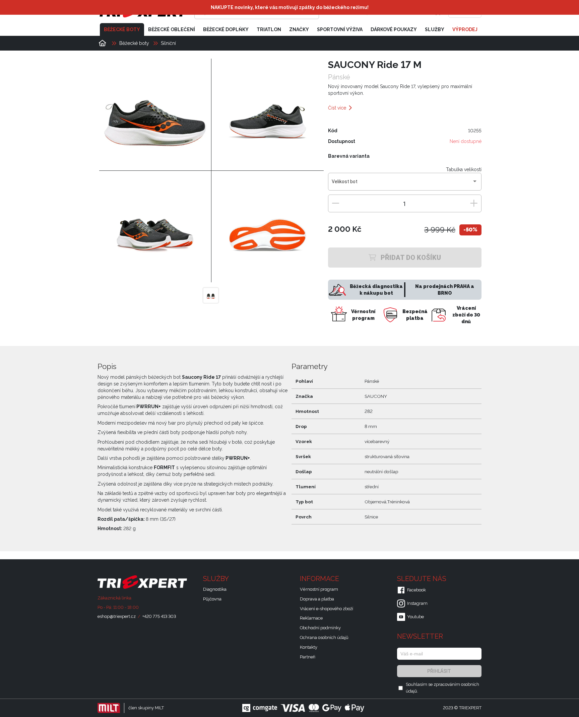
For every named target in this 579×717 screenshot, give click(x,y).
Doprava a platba (317, 598)
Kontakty (308, 647)
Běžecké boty (122, 29)
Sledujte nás (422, 578)
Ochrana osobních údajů (324, 637)
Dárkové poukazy (394, 29)
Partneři (307, 656)
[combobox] (404, 184)
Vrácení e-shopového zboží (326, 608)
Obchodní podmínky (320, 627)
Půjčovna (212, 598)
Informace (320, 578)
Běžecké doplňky (226, 29)
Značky (299, 29)
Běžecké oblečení (171, 29)
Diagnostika (215, 589)
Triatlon (269, 29)
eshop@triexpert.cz (117, 616)
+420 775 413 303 (159, 616)
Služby (434, 29)
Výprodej (464, 29)
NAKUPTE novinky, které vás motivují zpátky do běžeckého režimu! (290, 7)
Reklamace (311, 618)
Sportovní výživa (340, 29)
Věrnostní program (319, 589)
